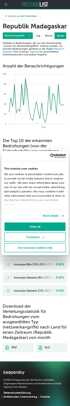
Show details (51, 215)
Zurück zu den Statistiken (22, 16)
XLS (47, 347)
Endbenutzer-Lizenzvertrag (20, 396)
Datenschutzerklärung (17, 392)
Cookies (45, 396)
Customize (33, 237)
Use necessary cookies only (35, 247)
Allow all (35, 226)
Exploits (34, 51)
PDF (14, 347)
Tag (38, 35)
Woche (48, 35)
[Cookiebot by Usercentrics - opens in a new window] (50, 156)
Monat (60, 35)
